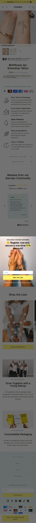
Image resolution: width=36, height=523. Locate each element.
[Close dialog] (34, 238)
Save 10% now (18, 277)
